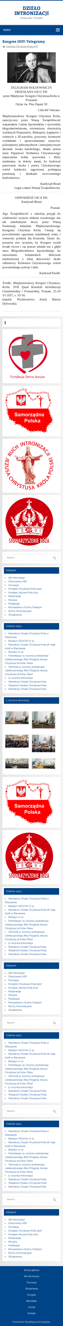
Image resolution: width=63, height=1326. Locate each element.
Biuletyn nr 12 (15, 651)
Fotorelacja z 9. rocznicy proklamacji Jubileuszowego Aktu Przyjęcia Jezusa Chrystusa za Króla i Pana (26, 659)
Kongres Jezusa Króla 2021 (23, 592)
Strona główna (31, 1270)
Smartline (45, 1322)
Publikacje (14, 603)
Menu (7, 30)
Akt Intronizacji (16, 577)
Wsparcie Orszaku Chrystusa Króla (27, 685)
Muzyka (12, 600)
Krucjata (31, 1295)
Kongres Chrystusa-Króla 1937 (22, 46)
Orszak (31, 1307)
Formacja (13, 585)
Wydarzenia (15, 614)
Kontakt (31, 1313)
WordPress (30, 1322)
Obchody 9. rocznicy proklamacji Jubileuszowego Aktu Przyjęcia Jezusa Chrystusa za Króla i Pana (26, 670)
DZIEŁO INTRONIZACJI (31, 10)
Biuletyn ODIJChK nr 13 (21, 640)
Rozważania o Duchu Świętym (25, 607)
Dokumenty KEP (17, 581)
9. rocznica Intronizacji (20, 677)
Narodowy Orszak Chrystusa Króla (27, 681)
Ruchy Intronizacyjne (20, 611)
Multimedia (14, 596)
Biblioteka (31, 1301)
